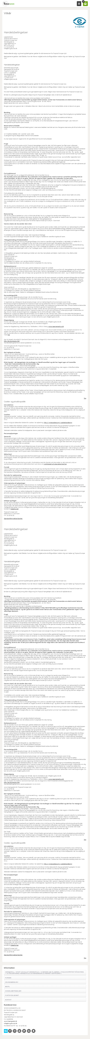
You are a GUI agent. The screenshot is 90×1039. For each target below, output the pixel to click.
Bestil (7, 986)
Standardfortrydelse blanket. (13, 518)
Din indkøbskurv (11, 982)
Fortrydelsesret (12, 995)
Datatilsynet (14, 509)
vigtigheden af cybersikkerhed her (55, 464)
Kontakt (8, 1000)
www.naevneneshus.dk (56, 326)
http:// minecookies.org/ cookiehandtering (58, 422)
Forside (8, 978)
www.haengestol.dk (10, 1021)
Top (85, 398)
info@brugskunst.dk (10, 1023)
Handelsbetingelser (13, 991)
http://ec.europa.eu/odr (12, 341)
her (9, 335)
